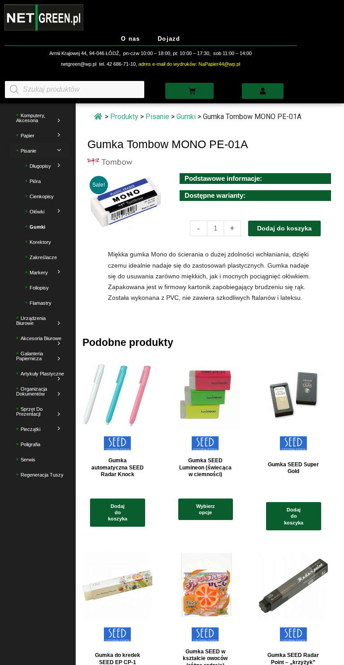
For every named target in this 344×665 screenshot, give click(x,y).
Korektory (40, 242)
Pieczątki (30, 429)
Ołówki (37, 212)
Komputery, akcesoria (30, 118)
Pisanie (28, 151)
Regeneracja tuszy (42, 475)
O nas (130, 38)
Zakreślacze (43, 257)
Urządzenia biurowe (31, 321)
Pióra (35, 181)
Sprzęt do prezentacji (29, 412)
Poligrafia (30, 445)
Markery (39, 273)
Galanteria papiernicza (29, 356)
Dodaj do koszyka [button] (117, 512)
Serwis (28, 460)
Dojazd (169, 38)
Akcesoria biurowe (41, 338)
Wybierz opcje (205, 509)
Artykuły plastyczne (42, 374)
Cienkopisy (42, 197)
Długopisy (40, 166)
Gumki (37, 227)
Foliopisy (39, 288)
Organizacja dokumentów (31, 392)
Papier (27, 136)
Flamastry (41, 303)
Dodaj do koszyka (284, 228)
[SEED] (117, 446)
